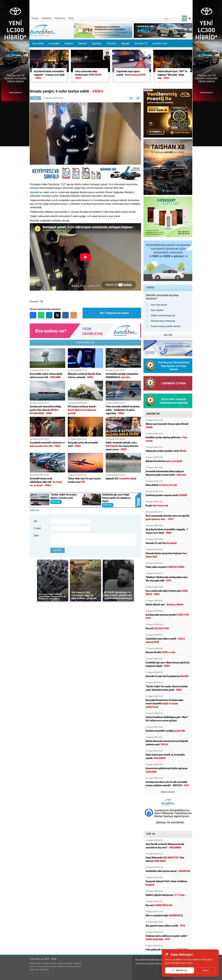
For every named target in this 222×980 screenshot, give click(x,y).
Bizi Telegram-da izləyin (114, 313)
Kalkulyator (46, 18)
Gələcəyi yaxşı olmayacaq (163, 320)
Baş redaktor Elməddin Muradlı (149, 959)
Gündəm (68, 44)
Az (184, 18)
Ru (190, 18)
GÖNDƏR (57, 550)
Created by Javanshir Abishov (148, 963)
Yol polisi (111, 43)
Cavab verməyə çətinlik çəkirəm (165, 326)
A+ (138, 98)
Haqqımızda (59, 18)
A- (131, 98)
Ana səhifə (38, 43)
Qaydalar (96, 43)
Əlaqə (70, 18)
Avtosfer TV (140, 43)
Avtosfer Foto (159, 43)
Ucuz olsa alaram (159, 304)
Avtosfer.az (36, 192)
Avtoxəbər (54, 44)
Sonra (205, 970)
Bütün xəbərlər (168, 792)
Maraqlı (125, 44)
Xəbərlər (82, 43)
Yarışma (35, 18)
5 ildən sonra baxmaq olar (163, 315)
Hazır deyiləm (157, 310)
